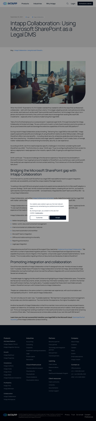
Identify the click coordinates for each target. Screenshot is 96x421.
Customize (39, 217)
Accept (58, 217)
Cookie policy (39, 213)
